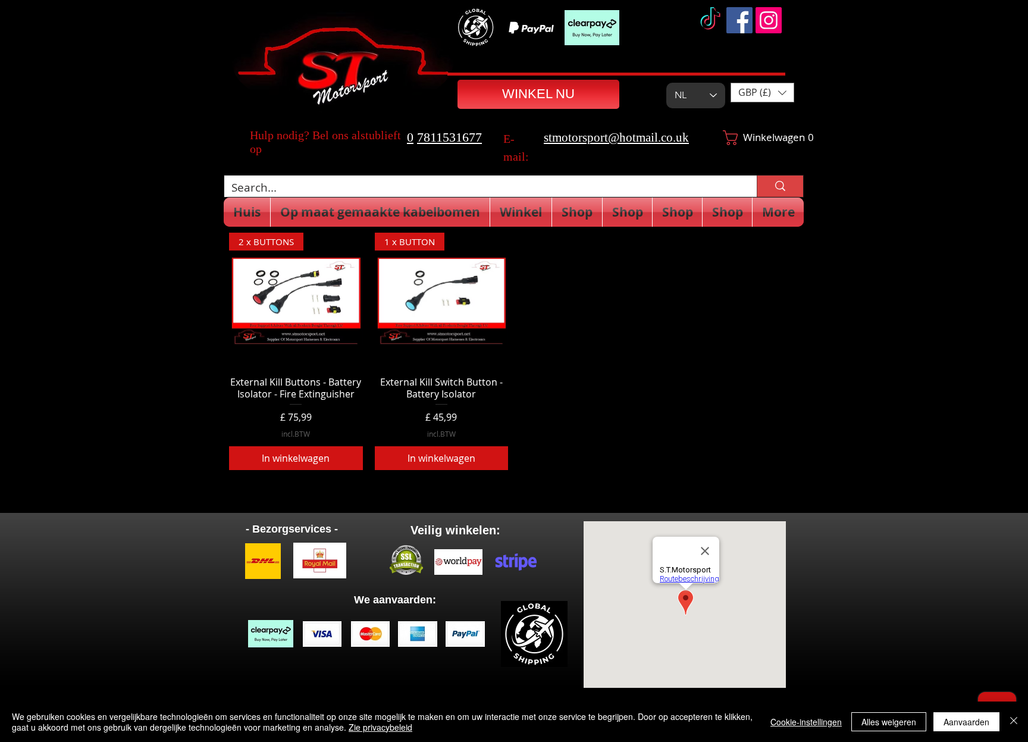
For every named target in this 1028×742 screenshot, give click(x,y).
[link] (752, 137)
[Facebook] (739, 20)
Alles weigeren (888, 722)
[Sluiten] (1014, 721)
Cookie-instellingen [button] (806, 722)
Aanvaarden (966, 722)
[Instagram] (769, 20)
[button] (762, 92)
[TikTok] (710, 20)
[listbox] (762, 92)
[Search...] (780, 186)
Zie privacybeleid (380, 727)
